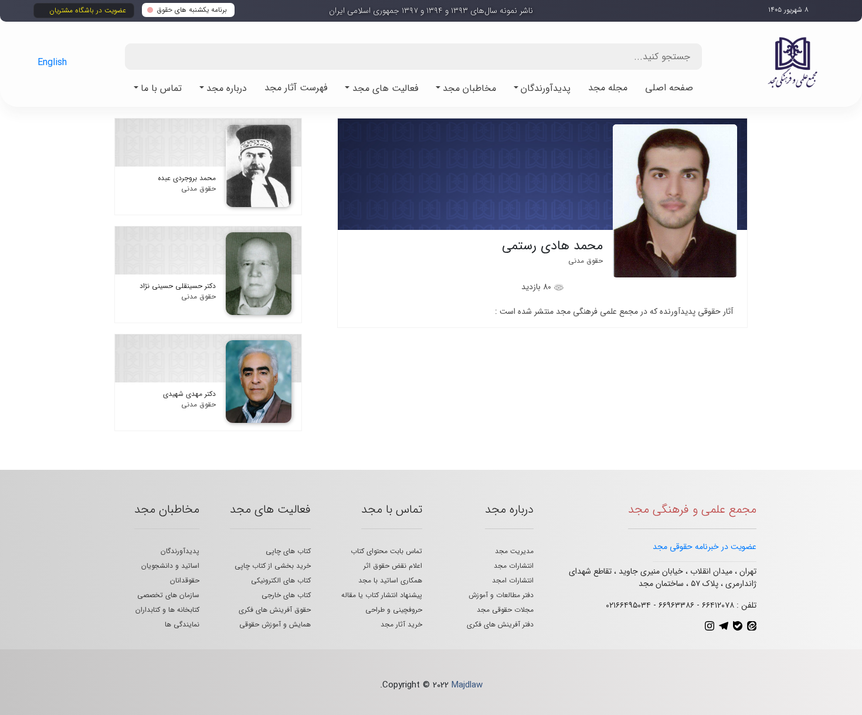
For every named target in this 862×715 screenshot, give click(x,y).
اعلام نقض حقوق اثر (393, 565)
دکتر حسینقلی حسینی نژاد (178, 286)
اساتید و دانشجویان (170, 565)
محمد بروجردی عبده (187, 178)
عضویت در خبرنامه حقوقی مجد (704, 546)
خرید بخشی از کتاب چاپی (273, 565)
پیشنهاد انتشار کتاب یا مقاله (381, 595)
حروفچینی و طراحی (393, 609)
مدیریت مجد (514, 551)
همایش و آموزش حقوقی (275, 624)
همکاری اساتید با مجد (390, 580)
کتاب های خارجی (286, 595)
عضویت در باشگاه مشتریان (87, 10)
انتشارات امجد (513, 580)
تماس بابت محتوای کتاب (386, 551)
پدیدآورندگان (180, 551)
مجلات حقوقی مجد (505, 609)
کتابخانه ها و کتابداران (167, 609)
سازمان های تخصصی (168, 595)
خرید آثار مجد (401, 624)
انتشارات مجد (514, 565)
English (52, 62)
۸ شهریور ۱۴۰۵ (788, 9)
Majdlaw (467, 685)
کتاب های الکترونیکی (281, 580)
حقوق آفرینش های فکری (275, 609)
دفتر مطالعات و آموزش (501, 595)
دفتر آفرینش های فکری (500, 624)
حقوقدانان (184, 580)
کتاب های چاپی (288, 551)
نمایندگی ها (182, 624)
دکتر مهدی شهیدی (189, 393)
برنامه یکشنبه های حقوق (192, 9)
